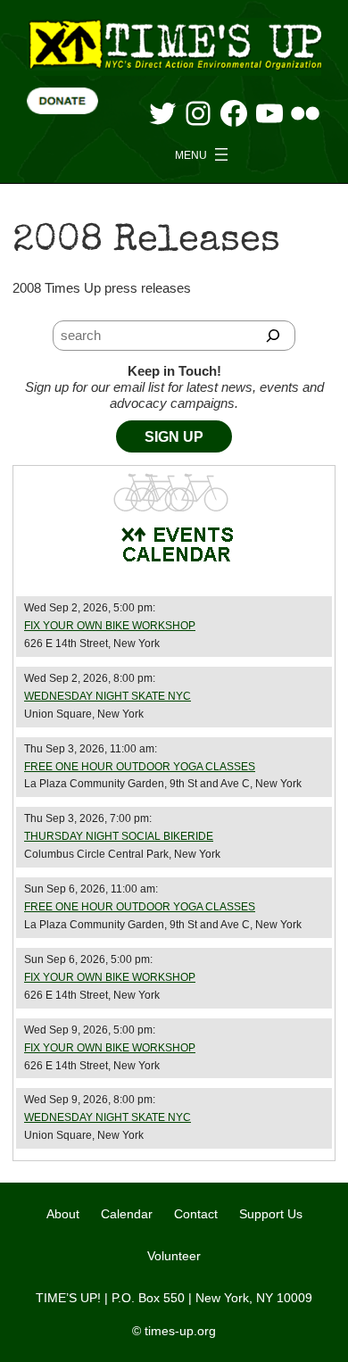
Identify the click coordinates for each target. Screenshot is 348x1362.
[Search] (273, 335)
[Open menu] (203, 154)
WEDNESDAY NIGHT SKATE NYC (107, 696)
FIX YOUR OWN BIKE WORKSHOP (109, 625)
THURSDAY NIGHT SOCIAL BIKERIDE (118, 836)
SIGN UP (174, 436)
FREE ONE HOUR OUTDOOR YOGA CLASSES (139, 766)
